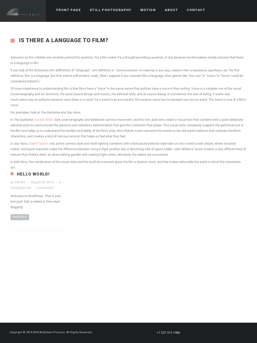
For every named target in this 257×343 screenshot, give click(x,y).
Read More (20, 216)
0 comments (45, 188)
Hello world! (33, 174)
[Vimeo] (237, 332)
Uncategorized (21, 188)
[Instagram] (210, 332)
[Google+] (228, 332)
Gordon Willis (44, 120)
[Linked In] (246, 332)
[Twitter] (201, 332)
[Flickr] (219, 332)
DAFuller (20, 182)
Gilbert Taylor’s (38, 143)
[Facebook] (192, 332)
